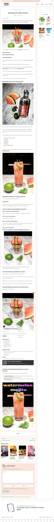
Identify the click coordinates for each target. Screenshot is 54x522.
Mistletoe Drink (32, 439)
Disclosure (11, 517)
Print (4, 336)
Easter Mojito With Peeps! (7, 57)
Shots (47, 4)
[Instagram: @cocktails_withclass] (5, 362)
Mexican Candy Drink (8, 378)
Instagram (25, 363)
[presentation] (4, 451)
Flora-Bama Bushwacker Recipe (48, 24)
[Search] (50, 10)
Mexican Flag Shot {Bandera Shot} (21, 458)
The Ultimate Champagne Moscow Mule (12, 458)
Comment (5, 471)
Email (15, 485)
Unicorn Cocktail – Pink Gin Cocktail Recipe (31, 458)
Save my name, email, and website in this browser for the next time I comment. (15, 488)
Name (4, 485)
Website (25, 485)
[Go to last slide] (1, 453)
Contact (8, 517)
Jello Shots (50, 4)
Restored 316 (51, 517)
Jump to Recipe (6, 18)
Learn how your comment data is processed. (22, 496)
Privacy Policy (3, 517)
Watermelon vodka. (5, 150)
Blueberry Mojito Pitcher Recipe (8, 54)
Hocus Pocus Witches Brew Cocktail (41, 24)
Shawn (15, 15)
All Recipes (37, 4)
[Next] (35, 453)
